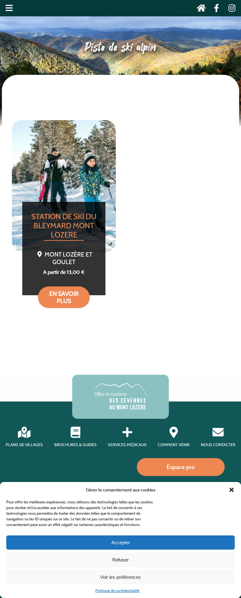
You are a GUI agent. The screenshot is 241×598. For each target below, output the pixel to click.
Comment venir (174, 444)
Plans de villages (24, 444)
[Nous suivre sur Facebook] (215, 9)
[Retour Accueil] (199, 9)
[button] (231, 490)
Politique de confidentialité (117, 590)
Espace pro (181, 467)
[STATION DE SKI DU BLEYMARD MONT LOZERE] (64, 186)
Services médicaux (127, 444)
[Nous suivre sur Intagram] (230, 9)
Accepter (120, 542)
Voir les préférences (120, 577)
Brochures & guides (75, 444)
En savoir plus (64, 297)
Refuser (120, 559)
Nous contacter (218, 444)
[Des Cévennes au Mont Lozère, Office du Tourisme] (120, 408)
